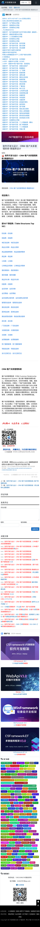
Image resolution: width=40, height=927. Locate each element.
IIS (16, 800)
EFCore (24, 794)
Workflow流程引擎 (24, 822)
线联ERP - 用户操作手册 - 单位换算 (13, 48)
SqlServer (3, 814)
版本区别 (9, 825)
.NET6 (31, 763)
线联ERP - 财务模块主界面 (10, 39)
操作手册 (31, 825)
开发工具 (29, 834)
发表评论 (35, 529)
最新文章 (17, 7)
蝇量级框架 (26, 862)
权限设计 (12, 842)
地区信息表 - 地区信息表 (10, 243)
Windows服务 (13, 819)
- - (18, 551)
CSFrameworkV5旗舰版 (21, 783)
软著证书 (3, 851)
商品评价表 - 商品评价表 (10, 279)
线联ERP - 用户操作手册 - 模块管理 (13, 84)
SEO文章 (16, 811)
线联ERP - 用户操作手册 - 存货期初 (13, 59)
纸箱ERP (36, 865)
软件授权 (34, 845)
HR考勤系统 (4, 800)
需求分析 (13, 862)
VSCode (35, 814)
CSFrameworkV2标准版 (7, 780)
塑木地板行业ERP (22, 854)
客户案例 (28, 837)
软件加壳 (32, 842)
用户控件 (18, 865)
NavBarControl (28, 802)
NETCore (35, 802)
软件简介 (3, 845)
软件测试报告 (25, 842)
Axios (21, 768)
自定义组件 (21, 868)
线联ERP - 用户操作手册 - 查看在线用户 (15, 66)
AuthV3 (3, 768)
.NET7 (36, 763)
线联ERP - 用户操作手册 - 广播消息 (13, 86)
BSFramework (10, 771)
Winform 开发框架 (22, 819)
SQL (21, 811)
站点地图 (18, 914)
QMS (21, 808)
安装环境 (3, 825)
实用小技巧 (28, 851)
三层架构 (9, 851)
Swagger (10, 814)
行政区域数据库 (5, 862)
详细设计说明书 (17, 859)
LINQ (32, 800)
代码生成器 (20, 828)
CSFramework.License (17, 777)
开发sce (24, 834)
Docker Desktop (5, 794)
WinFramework (5, 822)
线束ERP (9, 859)
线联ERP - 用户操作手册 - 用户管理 (13, 106)
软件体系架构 (15, 848)
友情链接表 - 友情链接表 (10, 339)
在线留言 (32, 914)
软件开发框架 (10, 845)
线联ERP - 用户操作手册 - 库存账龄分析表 (15, 118)
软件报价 (18, 842)
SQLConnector (28, 811)
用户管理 (3, 865)
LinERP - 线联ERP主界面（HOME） (13, 61)
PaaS (27, 805)
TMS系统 (16, 814)
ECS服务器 (18, 794)
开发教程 (3, 837)
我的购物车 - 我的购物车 (10, 270)
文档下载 (18, 856)
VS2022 (29, 814)
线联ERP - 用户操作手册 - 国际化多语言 (15, 77)
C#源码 (34, 771)
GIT (31, 797)
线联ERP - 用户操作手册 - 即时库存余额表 (15, 115)
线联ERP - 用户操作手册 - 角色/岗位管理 (15, 109)
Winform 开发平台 (33, 819)
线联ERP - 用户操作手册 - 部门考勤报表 (15, 124)
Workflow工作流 (15, 822)
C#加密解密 (28, 771)
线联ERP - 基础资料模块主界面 (12, 34)
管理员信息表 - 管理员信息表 (12, 303)
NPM (8, 805)
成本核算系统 (4, 828)
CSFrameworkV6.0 (6, 785)
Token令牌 (22, 814)
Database (19, 788)
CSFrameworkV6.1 (17, 785)
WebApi (16, 817)
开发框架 (9, 837)
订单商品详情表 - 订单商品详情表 (13, 266)
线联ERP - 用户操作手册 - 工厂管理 (13, 70)
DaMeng (13, 788)
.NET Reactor (20, 763)
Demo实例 (17, 791)
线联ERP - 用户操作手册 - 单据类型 (13, 95)
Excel (20, 797)
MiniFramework (5, 802)
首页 (10, 7)
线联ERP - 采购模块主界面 (10, 27)
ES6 (16, 797)
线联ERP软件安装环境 (9, 52)
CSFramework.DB (32, 774)
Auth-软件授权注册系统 (13, 768)
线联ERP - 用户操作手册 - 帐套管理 (13, 73)
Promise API (11, 808)
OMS (12, 805)
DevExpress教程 (33, 791)
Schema (7, 811)
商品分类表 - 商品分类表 (10, 247)
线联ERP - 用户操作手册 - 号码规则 (13, 97)
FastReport (26, 797)
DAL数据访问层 (5, 788)
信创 (28, 859)
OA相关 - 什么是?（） (20, 607)
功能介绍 (12, 831)
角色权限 (18, 834)
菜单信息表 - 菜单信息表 (10, 312)
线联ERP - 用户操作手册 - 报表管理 (13, 79)
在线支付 (30, 865)
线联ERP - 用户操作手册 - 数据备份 (13, 68)
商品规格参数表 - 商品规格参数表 (13, 252)
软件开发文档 (27, 845)
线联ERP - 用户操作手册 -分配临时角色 (15, 102)
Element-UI (35, 794)
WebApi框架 (33, 817)
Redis (30, 808)
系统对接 (36, 856)
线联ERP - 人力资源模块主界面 (12, 36)
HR (34, 797)
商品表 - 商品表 (7, 256)
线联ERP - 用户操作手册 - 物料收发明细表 (15, 113)
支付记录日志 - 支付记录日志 (12, 353)
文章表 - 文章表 (7, 335)
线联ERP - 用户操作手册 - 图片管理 (13, 45)
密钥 (37, 839)
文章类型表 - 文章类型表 (10, 330)
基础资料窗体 (4, 834)
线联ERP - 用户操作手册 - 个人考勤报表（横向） (18, 122)
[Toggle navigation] (36, 3)
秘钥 (33, 839)
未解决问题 (11, 856)
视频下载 (35, 851)
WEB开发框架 (4, 819)
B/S (25, 768)
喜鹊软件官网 (35, 911)
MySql (21, 802)
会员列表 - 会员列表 (9, 289)
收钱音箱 (3, 854)
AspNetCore (32, 765)
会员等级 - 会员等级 (9, 293)
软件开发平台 (19, 845)
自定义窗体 (14, 868)
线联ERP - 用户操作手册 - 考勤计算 (13, 129)
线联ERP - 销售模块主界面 (10, 25)
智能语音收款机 (5, 868)
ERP (13, 797)
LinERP (27, 800)
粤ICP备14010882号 (32, 920)
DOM (12, 794)
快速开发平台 (13, 839)
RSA (35, 808)
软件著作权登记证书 (6, 763)
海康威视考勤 (32, 831)
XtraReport (34, 822)
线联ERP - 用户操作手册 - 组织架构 (13, 104)
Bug (17, 771)
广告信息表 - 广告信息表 (10, 326)
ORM (23, 805)
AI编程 (22, 765)
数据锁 (9, 854)
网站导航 (11, 914)
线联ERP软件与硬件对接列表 (11, 50)
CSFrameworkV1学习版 (31, 777)
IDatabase (11, 800)
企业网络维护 (4, 842)
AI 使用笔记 (6, 57)
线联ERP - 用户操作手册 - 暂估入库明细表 (15, 111)
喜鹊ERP (24, 856)
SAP (2, 811)
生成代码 (22, 851)
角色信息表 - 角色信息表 (10, 307)
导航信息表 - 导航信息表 (10, 349)
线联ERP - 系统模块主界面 (10, 120)
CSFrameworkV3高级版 (21, 780)
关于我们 (25, 914)
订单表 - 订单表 (7, 261)
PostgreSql (4, 808)
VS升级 (3, 817)
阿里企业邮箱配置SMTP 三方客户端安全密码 (16, 54)
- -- (22, 569)
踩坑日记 (25, 825)
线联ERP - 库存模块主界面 (10, 41)
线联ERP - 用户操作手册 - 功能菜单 (13, 100)
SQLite (35, 811)
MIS (12, 802)
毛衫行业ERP (27, 839)
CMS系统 (14, 774)
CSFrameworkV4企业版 (7, 783)
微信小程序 (4, 856)
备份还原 (19, 825)
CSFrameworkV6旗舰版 (30, 785)
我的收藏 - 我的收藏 (9, 275)
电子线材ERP (27, 828)
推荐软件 (31, 854)
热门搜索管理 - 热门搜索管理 (12, 344)
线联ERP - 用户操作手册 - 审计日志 (13, 88)
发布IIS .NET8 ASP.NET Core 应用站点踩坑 (16, 18)
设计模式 (16, 851)
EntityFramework (5, 797)
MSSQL (16, 802)
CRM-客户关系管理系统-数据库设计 (21, 188)
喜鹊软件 (30, 856)
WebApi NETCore (24, 817)
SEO (12, 811)
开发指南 (22, 837)
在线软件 (24, 865)
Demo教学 (10, 791)
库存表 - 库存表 (7, 321)
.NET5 (27, 763)
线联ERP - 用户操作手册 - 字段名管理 (14, 82)
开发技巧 (35, 834)
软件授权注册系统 (5, 848)
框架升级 (20, 839)
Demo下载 (24, 791)
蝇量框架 (32, 862)
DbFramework (32, 788)
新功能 (24, 859)
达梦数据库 (12, 828)
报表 (15, 825)
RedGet (26, 808)
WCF (11, 817)
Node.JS (3, 805)
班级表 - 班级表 (7, 238)
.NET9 (7, 765)
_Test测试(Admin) (8, 30)
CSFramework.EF (5, 777)
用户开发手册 (10, 865)
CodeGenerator (22, 774)
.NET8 (3, 765)
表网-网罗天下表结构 (23, 911)
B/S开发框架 (31, 768)
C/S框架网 (11, 911)
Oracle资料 (18, 805)
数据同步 (14, 854)
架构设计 (12, 834)
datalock (25, 788)
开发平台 (16, 837)
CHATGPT (7, 774)
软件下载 (22, 848)
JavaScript (21, 800)
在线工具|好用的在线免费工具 (12, 21)
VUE (8, 817)
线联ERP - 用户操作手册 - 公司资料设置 (15, 91)
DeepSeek (4, 791)
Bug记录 (21, 771)
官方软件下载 (19, 831)
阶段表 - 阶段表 (7, 233)
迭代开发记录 (4, 831)
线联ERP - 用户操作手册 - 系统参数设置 (15, 93)
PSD (17, 808)
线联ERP (3, 859)
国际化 (25, 831)
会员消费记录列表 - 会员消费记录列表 (15, 298)
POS (32, 805)
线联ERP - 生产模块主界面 (10, 23)
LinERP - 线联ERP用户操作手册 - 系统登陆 (16, 63)
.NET (14, 763)
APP (26, 765)
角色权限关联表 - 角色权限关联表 (13, 316)
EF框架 (29, 794)
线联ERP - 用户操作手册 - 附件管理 (13, 43)
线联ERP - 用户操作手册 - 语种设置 (13, 75)
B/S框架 (3, 771)
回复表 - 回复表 (7, 284)
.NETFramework (15, 765)
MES (36, 800)
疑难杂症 (19, 862)
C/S (2, 774)
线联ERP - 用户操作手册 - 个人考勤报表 (15, 127)
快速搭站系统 (4, 839)
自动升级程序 (28, 868)
